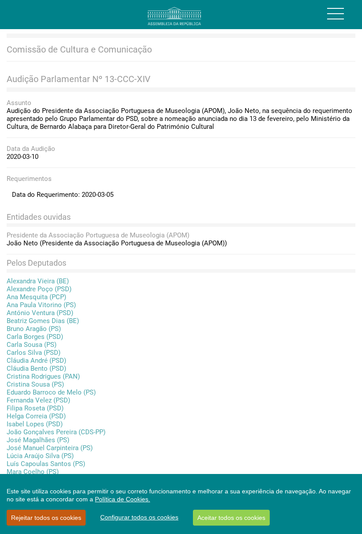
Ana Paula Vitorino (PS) (41, 305)
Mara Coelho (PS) (33, 472)
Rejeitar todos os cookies (46, 517)
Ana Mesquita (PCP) (36, 297)
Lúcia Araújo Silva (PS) (40, 456)
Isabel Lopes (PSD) (35, 424)
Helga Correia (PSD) (36, 416)
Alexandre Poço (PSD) (39, 289)
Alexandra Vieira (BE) (38, 281)
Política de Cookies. (122, 499)
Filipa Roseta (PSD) (35, 408)
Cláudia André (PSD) (36, 361)
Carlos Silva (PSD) (33, 353)
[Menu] (335, 14)
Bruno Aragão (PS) (34, 329)
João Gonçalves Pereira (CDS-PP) (56, 432)
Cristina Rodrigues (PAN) (43, 376)
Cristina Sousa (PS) (35, 384)
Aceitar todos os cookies (231, 517)
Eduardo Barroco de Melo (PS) (51, 392)
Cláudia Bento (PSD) (36, 368)
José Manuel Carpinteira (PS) (50, 448)
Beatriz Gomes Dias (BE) (43, 321)
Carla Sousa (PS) (32, 345)
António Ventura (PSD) (40, 313)
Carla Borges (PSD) (35, 337)
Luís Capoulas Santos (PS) (46, 464)
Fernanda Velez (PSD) (38, 400)
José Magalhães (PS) (38, 440)
